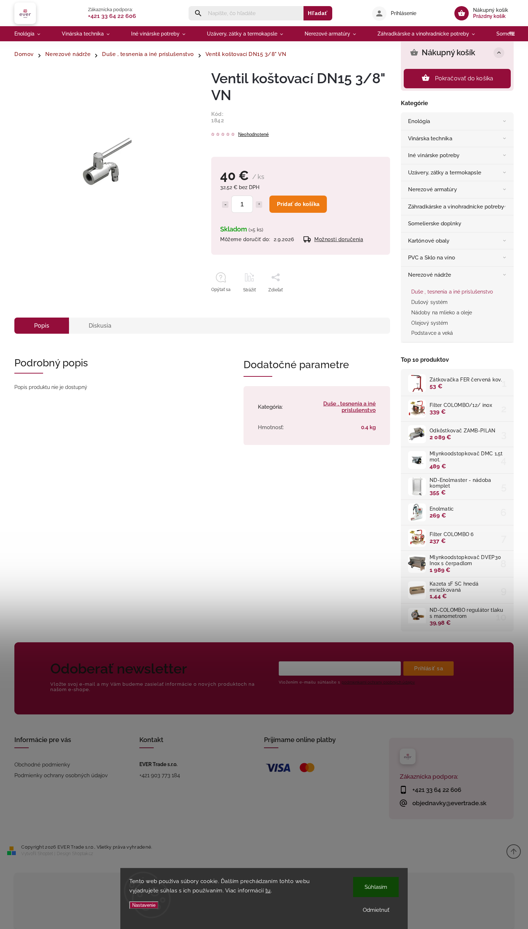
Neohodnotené (253, 134)
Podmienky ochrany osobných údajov (61, 775)
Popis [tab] (41, 325)
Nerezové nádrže (429, 275)
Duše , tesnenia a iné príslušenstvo (452, 292)
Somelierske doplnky (434, 223)
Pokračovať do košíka (464, 78)
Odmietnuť (376, 910)
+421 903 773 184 (159, 775)
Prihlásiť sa (428, 668)
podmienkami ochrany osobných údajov (378, 682)
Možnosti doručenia (338, 239)
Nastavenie (144, 905)
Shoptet (45, 853)
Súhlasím (376, 887)
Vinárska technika (430, 138)
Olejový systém (429, 323)
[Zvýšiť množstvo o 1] (259, 204)
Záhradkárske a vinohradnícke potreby (456, 206)
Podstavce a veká (432, 333)
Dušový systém (429, 302)
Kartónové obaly (429, 241)
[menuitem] (32, 33)
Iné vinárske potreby (433, 155)
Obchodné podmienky (42, 764)
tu (268, 890)
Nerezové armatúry (432, 189)
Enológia (419, 121)
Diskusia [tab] (100, 325)
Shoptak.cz (82, 853)
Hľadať (318, 13)
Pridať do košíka (298, 204)
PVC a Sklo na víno (431, 257)
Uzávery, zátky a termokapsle (444, 172)
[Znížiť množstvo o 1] (225, 204)
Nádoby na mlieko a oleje (441, 312)
